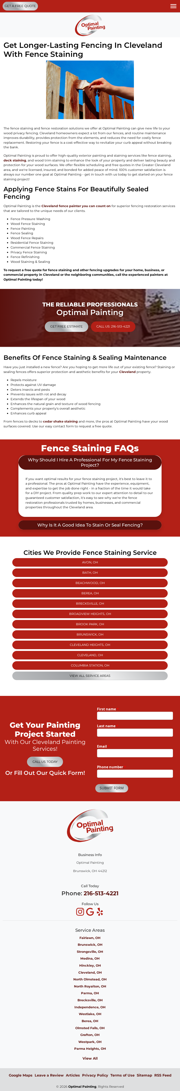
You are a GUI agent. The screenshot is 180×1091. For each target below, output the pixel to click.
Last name (107, 726)
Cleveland (127, 372)
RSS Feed (162, 1075)
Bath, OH (90, 573)
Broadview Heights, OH (90, 614)
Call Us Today (45, 762)
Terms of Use (122, 1075)
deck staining (15, 160)
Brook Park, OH (90, 624)
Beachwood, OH (90, 583)
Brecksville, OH (90, 604)
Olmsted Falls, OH (90, 1028)
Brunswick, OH (90, 634)
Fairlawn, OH (90, 938)
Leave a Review (49, 1075)
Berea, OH (90, 593)
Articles (73, 1075)
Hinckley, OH (90, 965)
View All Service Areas (90, 676)
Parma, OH (90, 993)
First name (108, 709)
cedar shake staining (60, 421)
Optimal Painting (82, 1087)
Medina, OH (90, 958)
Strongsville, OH (90, 952)
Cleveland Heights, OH (90, 645)
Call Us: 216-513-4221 (113, 326)
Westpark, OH (90, 1042)
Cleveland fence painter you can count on (76, 206)
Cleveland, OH (90, 655)
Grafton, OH (90, 1035)
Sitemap (144, 1075)
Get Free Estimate (66, 326)
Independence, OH (90, 1007)
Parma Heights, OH (90, 1049)
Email (103, 746)
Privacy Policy (95, 1075)
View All (90, 1058)
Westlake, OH (90, 1014)
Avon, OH (90, 562)
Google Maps (20, 1075)
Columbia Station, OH (90, 665)
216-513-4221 (101, 893)
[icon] (81, 912)
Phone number (111, 767)
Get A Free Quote (20, 6)
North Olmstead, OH (90, 979)
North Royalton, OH (90, 986)
